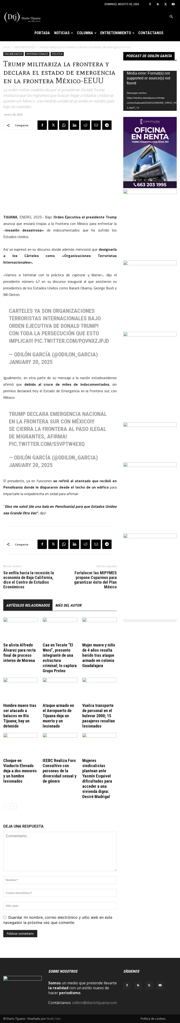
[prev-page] (6, 806)
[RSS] (157, 4)
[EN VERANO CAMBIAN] (150, 263)
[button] (171, 16)
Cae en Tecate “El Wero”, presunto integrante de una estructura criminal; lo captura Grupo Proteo (60, 657)
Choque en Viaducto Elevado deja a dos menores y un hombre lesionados (20, 771)
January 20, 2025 (30, 362)
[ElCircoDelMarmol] (150, 425)
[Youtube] (173, 4)
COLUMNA (85, 33)
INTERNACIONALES (37, 54)
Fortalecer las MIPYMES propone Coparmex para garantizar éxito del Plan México (95, 580)
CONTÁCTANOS (150, 33)
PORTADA (42, 33)
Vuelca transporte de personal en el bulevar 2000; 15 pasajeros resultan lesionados (98, 715)
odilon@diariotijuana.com (94, 1002)
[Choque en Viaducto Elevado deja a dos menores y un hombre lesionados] (20, 745)
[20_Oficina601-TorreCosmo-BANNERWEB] (150, 186)
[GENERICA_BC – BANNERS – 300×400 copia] (150, 192)
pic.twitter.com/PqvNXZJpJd (71, 341)
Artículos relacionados (28, 605)
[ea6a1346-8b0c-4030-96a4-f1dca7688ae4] (150, 335)
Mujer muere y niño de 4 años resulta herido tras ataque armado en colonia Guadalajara (98, 655)
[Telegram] (107, 125)
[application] (150, 91)
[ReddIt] (85, 125)
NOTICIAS (62, 33)
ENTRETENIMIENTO (115, 33)
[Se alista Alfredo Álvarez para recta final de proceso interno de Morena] (20, 629)
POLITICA (57, 54)
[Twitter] (165, 4)
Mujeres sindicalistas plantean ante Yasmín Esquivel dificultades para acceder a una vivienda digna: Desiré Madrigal (97, 778)
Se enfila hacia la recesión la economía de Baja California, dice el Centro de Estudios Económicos (28, 580)
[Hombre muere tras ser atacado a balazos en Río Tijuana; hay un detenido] (20, 689)
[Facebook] (150, 4)
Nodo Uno (54, 1019)
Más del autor (68, 605)
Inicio (6, 47)
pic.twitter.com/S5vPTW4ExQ (47, 444)
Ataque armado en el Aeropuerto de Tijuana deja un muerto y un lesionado (58, 715)
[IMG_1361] (150, 536)
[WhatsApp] (63, 125)
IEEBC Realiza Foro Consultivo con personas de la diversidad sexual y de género (59, 771)
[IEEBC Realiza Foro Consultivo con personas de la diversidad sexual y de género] (60, 745)
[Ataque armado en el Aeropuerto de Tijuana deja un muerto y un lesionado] (60, 689)
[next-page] (14, 806)
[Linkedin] (74, 125)
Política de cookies (153, 1019)
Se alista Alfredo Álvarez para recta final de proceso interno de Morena (19, 652)
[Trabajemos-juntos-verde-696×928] (150, 465)
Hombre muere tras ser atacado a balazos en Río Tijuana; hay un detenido (19, 715)
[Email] (96, 125)
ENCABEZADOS (25, 47)
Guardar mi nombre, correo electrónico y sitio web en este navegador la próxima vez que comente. (57, 920)
